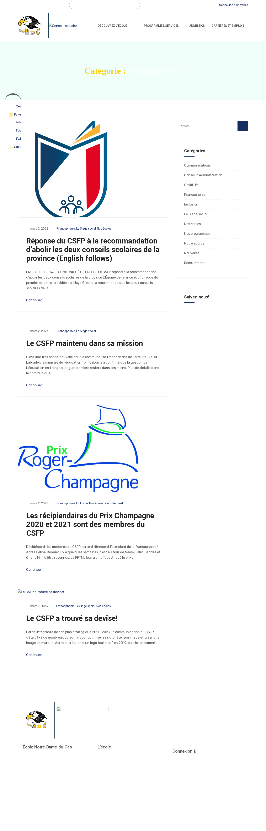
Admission (197, 25)
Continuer (34, 300)
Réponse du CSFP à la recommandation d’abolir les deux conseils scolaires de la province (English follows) (92, 250)
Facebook (16, 130)
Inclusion (82, 503)
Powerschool (15, 114)
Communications (197, 165)
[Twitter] (52, 5)
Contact (16, 106)
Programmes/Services (161, 25)
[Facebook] (45, 5)
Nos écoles (104, 228)
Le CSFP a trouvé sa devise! (72, 618)
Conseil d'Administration (203, 175)
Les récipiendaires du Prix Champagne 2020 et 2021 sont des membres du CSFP (90, 524)
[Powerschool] (199, 5)
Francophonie (66, 228)
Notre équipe (194, 243)
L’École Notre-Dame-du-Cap (118, 756)
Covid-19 (15, 146)
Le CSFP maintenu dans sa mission (84, 343)
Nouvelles (191, 253)
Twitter (16, 138)
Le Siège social (86, 228)
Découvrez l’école (112, 25)
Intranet (16, 122)
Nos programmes (197, 234)
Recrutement (114, 503)
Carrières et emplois (228, 25)
